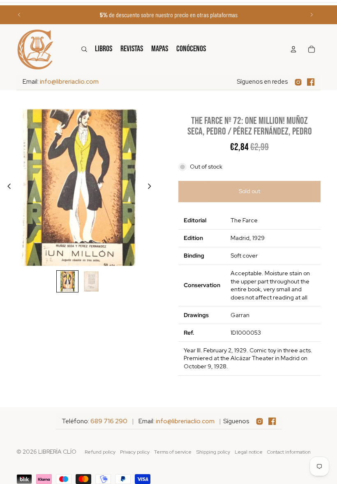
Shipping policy (213, 452)
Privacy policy (135, 452)
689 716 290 (108, 421)
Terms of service (173, 452)
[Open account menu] (293, 49)
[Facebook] (310, 82)
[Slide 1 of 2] (67, 281)
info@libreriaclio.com (69, 82)
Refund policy (100, 452)
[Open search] (84, 49)
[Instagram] (298, 82)
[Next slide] (311, 15)
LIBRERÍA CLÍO (57, 451)
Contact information (289, 452)
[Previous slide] (19, 15)
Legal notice (249, 452)
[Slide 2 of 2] (91, 281)
